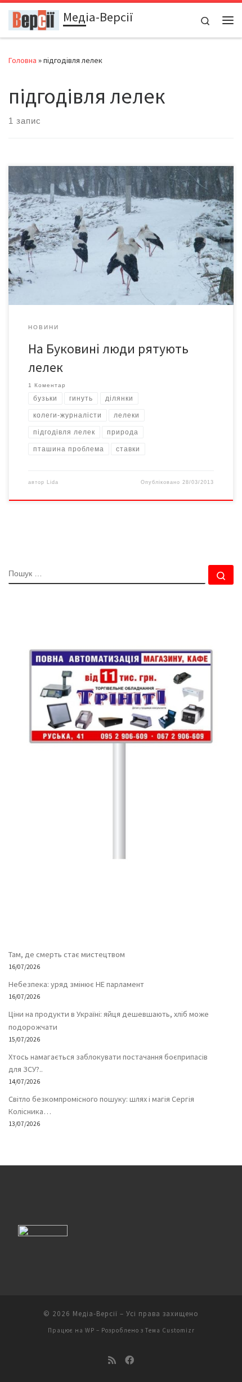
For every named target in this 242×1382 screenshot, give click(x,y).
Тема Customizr (170, 1330)
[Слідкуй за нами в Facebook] (129, 1360)
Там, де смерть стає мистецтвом (66, 954)
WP (90, 1330)
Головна (22, 60)
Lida (53, 482)
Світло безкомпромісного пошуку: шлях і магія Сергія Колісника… (101, 1105)
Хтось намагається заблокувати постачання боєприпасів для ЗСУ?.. (108, 1063)
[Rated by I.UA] (43, 1233)
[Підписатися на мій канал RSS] (112, 1360)
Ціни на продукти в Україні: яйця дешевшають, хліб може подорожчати (108, 1020)
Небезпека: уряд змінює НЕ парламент (76, 984)
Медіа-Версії (95, 1313)
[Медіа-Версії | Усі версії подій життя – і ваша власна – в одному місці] (33, 18)
